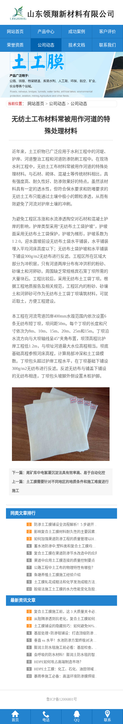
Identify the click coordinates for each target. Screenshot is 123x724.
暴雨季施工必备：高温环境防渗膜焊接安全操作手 (73, 676)
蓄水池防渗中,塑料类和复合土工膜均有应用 (68, 546)
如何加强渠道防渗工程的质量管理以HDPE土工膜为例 (76, 539)
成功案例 (76, 31)
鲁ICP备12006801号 (61, 699)
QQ (76, 720)
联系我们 (107, 45)
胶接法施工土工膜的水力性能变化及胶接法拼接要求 (75, 589)
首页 (15, 720)
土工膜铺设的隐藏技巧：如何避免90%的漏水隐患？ (75, 626)
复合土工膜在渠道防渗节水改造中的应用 (66, 553)
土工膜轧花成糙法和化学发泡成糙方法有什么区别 (73, 582)
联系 (107, 720)
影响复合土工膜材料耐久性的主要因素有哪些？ (71, 532)
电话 (46, 720)
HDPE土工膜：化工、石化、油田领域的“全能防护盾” (76, 669)
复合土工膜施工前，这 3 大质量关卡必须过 (68, 612)
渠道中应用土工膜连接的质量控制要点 (64, 560)
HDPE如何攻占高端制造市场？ (58, 662)
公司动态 (46, 45)
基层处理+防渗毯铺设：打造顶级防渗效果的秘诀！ (74, 633)
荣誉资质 (15, 45)
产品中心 (46, 31)
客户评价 (107, 31)
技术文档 (76, 45)
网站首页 (15, 31)
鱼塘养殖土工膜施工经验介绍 (57, 575)
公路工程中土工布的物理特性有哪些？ (64, 568)
